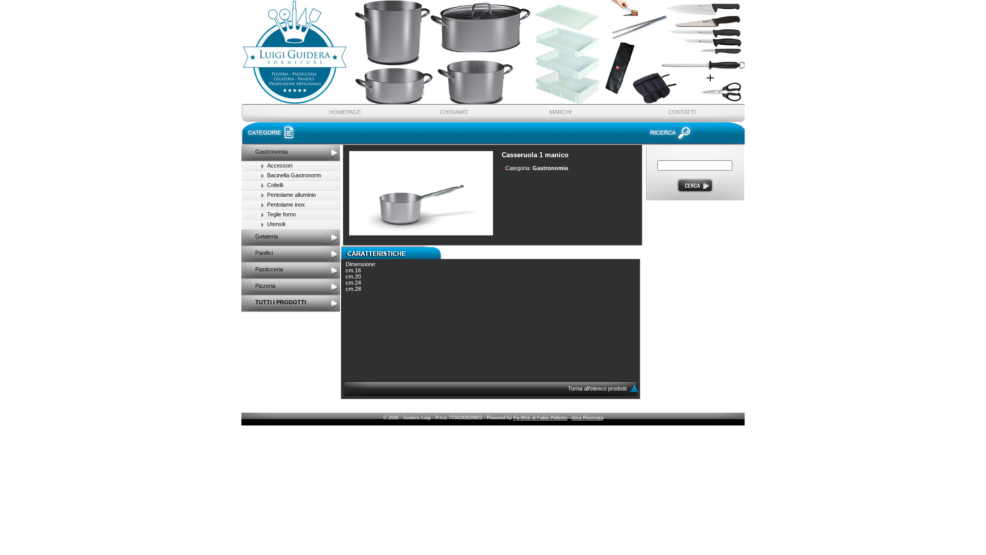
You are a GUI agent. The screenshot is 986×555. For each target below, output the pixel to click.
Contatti (682, 112)
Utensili (276, 224)
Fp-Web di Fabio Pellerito (540, 417)
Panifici (264, 253)
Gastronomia (271, 152)
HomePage (345, 112)
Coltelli (275, 185)
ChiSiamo (454, 112)
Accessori (279, 165)
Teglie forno (281, 214)
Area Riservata (587, 417)
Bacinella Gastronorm (294, 175)
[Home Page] (352, 64)
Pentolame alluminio (291, 195)
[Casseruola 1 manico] (421, 233)
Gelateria (266, 236)
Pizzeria (265, 286)
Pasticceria (269, 269)
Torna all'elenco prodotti (598, 388)
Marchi (560, 112)
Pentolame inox (286, 204)
